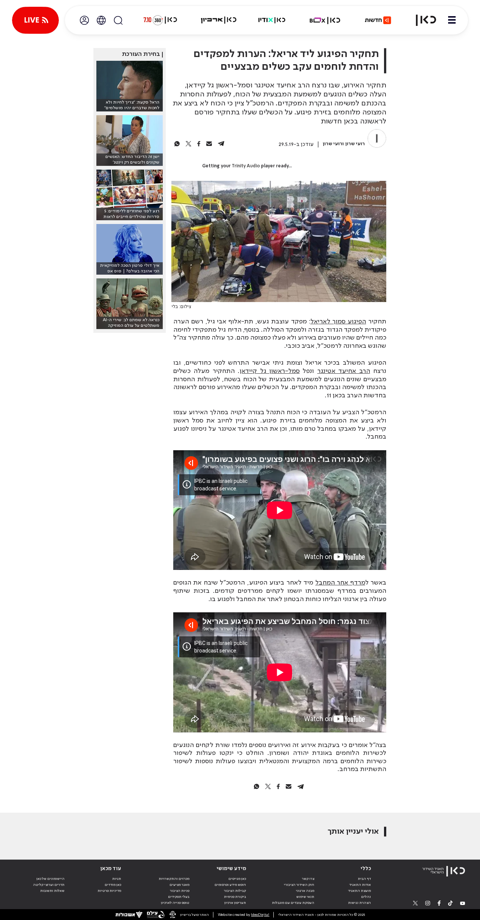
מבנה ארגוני (305, 891)
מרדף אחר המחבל (340, 582)
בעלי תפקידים (178, 897)
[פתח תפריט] (452, 20)
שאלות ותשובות (52, 891)
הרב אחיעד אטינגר (343, 371)
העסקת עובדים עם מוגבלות (293, 903)
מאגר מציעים (179, 885)
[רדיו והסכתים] (271, 20)
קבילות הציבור (235, 891)
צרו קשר (308, 879)
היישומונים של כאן (50, 879)
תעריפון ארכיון (235, 902)
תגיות (116, 879)
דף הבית (364, 879)
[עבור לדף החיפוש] (118, 20)
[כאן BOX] (325, 20)
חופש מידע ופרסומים (230, 885)
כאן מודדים (113, 885)
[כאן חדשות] (378, 20)
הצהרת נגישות (359, 903)
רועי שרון (355, 143)
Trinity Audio (246, 166)
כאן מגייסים (237, 879)
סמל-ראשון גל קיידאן (270, 371)
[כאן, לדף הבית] (421, 20)
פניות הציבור (179, 891)
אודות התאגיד (360, 885)
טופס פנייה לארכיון (175, 903)
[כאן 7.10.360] (160, 20)
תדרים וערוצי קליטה (48, 885)
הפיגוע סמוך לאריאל (338, 321)
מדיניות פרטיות (109, 891)
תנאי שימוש (305, 897)
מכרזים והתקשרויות (174, 879)
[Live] (35, 20)
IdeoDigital (260, 915)
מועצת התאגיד (359, 891)
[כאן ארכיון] (218, 20)
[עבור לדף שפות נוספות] (101, 20)
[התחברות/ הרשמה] (84, 20)
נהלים (366, 897)
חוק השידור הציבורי (299, 885)
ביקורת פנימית (235, 897)
